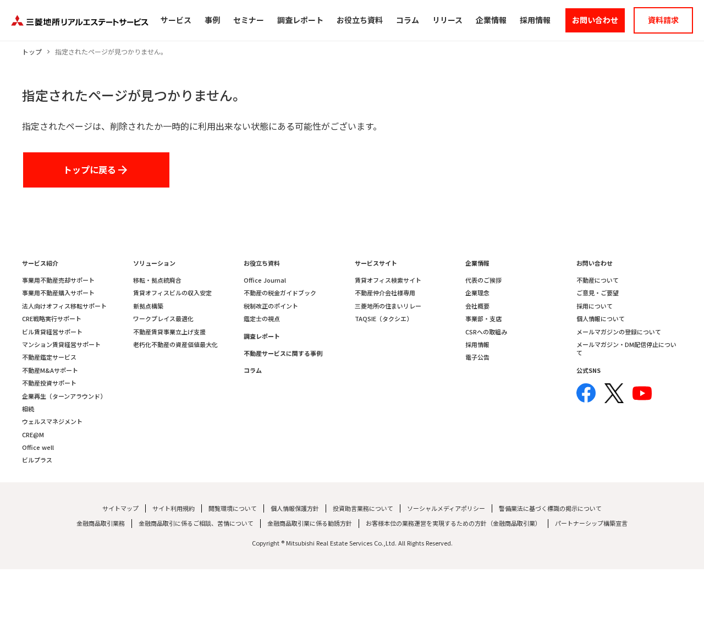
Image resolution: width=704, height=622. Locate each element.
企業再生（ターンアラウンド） (64, 396)
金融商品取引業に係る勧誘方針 (309, 523)
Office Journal (265, 280)
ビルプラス (37, 460)
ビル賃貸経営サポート (52, 332)
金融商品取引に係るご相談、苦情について (196, 523)
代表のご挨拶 (483, 280)
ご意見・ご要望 (597, 293)
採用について (594, 306)
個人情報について (600, 319)
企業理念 (477, 293)
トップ (32, 51)
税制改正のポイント (271, 306)
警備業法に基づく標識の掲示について (550, 508)
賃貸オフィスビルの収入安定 (172, 293)
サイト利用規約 (173, 508)
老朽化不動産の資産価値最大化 (175, 344)
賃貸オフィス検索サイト (388, 280)
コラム (253, 370)
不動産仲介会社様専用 (385, 293)
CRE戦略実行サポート (51, 319)
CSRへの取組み (486, 332)
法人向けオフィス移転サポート (64, 306)
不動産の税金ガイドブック (280, 293)
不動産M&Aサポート (50, 370)
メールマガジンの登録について (618, 332)
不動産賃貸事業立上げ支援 (169, 332)
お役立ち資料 (262, 263)
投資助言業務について (363, 508)
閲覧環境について (232, 508)
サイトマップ (120, 508)
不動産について (597, 280)
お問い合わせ (594, 263)
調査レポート (262, 336)
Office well (38, 447)
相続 (28, 409)
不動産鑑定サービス (49, 357)
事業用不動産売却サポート (58, 280)
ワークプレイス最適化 (163, 319)
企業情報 (477, 263)
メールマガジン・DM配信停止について (626, 348)
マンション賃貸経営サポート (61, 344)
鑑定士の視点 (262, 319)
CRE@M (33, 435)
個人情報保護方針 (295, 508)
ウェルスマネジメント (52, 421)
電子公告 (477, 357)
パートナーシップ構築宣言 (591, 523)
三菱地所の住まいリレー (388, 306)
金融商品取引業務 (100, 523)
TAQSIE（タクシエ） (384, 319)
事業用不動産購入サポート (58, 293)
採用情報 (477, 344)
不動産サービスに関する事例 (283, 353)
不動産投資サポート (49, 383)
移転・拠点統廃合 (157, 280)
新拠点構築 (148, 306)
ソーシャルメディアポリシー (446, 508)
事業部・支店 (483, 319)
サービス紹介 (40, 263)
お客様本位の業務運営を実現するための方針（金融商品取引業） (453, 523)
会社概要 (477, 306)
